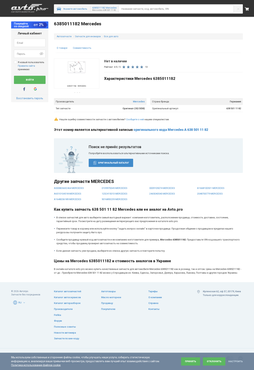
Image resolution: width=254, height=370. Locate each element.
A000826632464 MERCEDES (69, 188)
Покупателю (108, 309)
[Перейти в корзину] (249, 9)
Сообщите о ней (135, 119)
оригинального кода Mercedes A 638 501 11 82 (171, 130)
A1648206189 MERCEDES (67, 199)
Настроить (235, 361)
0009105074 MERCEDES (162, 188)
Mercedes (139, 101)
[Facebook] (24, 89)
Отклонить (214, 361)
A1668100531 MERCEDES (210, 188)
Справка (153, 303)
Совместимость (82, 48)
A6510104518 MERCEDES (67, 193)
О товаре (62, 48)
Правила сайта (26, 65)
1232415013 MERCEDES (114, 193)
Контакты (154, 309)
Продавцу (107, 303)
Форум (58, 320)
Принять (190, 361)
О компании (155, 297)
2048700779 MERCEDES (210, 193)
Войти (30, 80)
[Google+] (35, 89)
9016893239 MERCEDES (114, 199)
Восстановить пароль (29, 98)
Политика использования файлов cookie (36, 365)
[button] (24, 302)
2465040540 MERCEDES (162, 193)
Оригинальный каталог (113, 163)
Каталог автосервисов (67, 297)
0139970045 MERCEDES (114, 188)
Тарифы (153, 291)
